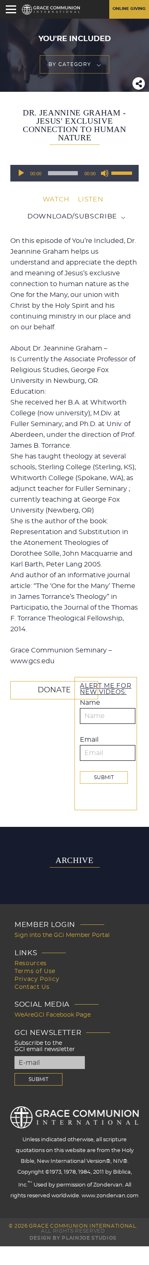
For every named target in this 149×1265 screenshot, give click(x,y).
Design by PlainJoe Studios (73, 1238)
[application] (74, 173)
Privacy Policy (36, 979)
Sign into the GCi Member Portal (62, 935)
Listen (90, 199)
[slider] (123, 172)
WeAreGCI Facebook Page (52, 1015)
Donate (54, 690)
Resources (30, 963)
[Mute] (105, 173)
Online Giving (129, 9)
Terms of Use (34, 971)
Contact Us (32, 987)
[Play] (21, 173)
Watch (56, 199)
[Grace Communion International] (51, 10)
